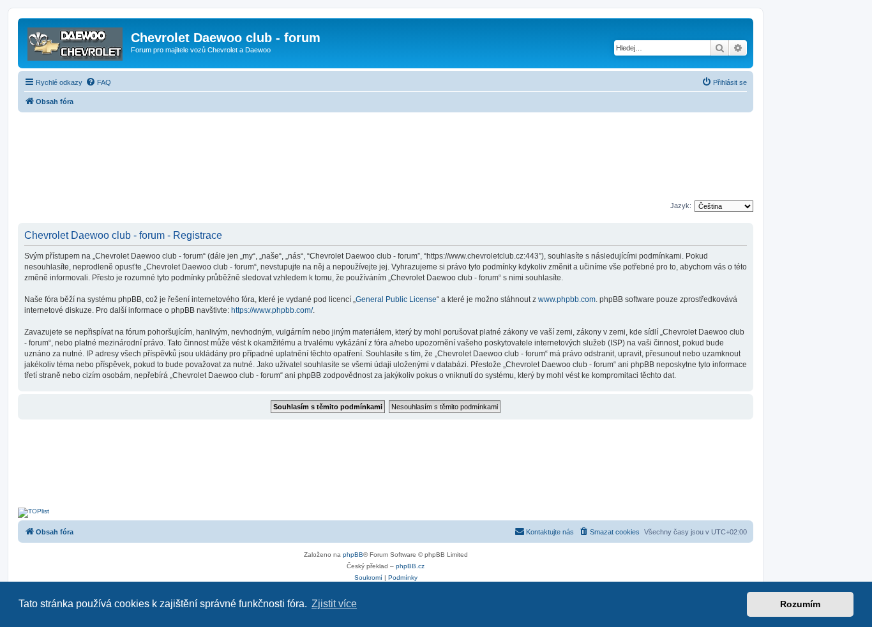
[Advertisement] (385, 157)
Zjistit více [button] (334, 603)
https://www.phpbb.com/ (272, 310)
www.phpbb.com (567, 299)
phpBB (353, 554)
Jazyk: (680, 205)
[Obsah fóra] (76, 41)
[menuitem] (98, 82)
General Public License (396, 299)
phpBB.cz (410, 566)
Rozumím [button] (800, 604)
